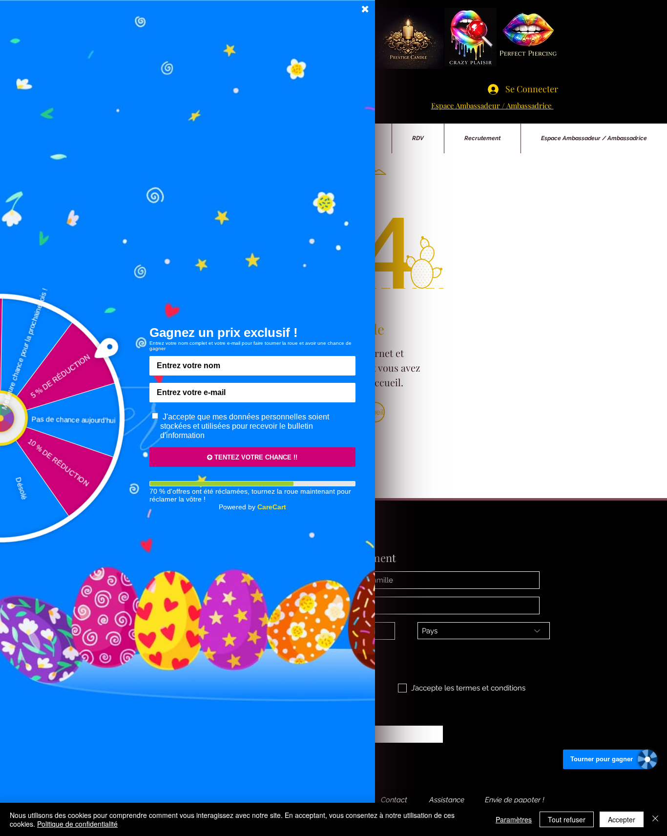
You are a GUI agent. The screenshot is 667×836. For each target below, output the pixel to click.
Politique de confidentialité (77, 824)
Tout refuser (566, 819)
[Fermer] (655, 819)
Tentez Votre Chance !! (254, 457)
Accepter (621, 819)
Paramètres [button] (514, 819)
